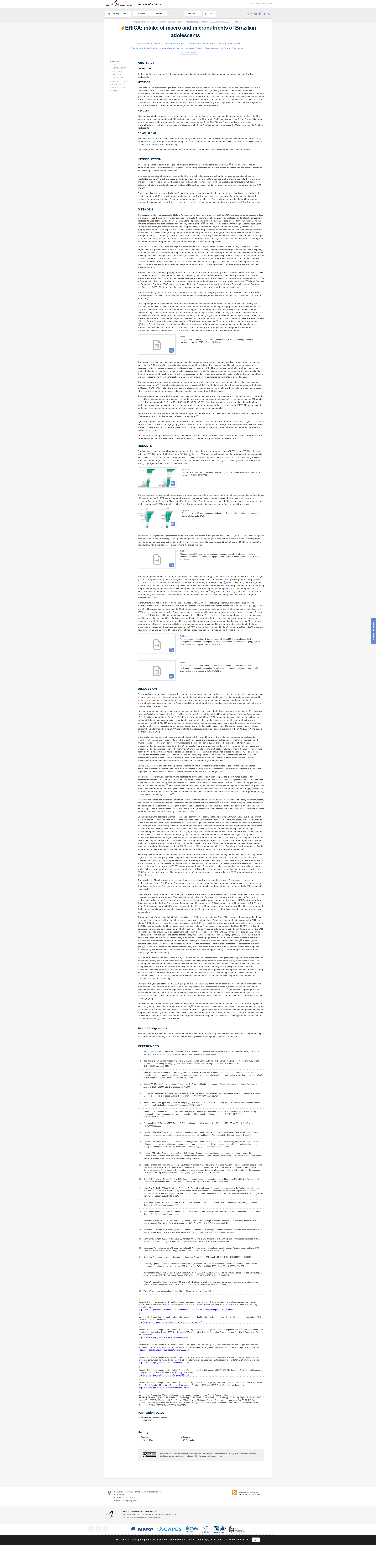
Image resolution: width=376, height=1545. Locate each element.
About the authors (189, 52)
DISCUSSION (118, 78)
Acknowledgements (119, 81)
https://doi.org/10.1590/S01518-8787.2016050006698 (207, 22)
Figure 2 (144, 498)
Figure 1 (195, 454)
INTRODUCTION (119, 68)
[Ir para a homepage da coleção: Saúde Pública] (115, 4)
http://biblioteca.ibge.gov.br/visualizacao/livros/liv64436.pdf (164, 1375)
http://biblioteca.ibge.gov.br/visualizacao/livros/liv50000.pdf (164, 1362)
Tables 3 (260, 606)
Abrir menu (109, 4)
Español (257, 3)
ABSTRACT (116, 62)
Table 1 (143, 324)
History (114, 91)
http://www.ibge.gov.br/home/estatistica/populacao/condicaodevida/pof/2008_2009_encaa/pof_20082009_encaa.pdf (188, 1309)
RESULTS (117, 75)
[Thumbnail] (157, 477)
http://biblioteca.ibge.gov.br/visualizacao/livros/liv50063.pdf (164, 1388)
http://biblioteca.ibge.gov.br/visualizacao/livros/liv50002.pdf (164, 1350)
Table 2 (173, 538)
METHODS (117, 71)
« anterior (158, 14)
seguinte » (192, 14)
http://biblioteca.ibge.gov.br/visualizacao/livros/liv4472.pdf (163, 1337)
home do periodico (118, 14)
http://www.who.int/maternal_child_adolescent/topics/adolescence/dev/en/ (170, 1322)
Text (113, 65)
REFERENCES (118, 84)
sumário (141, 14)
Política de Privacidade (237, 1539)
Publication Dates (119, 87)
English (269, 3)
